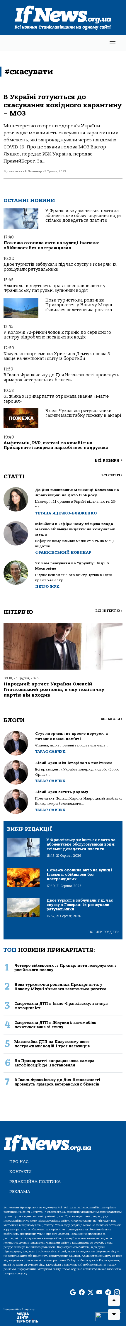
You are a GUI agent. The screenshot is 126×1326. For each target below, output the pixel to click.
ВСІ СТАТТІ (111, 475)
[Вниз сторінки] (114, 1314)
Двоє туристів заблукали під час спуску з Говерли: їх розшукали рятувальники (60, 267)
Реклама (19, 1191)
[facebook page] (82, 1292)
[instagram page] (117, 1292)
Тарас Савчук (50, 751)
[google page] (73, 1292)
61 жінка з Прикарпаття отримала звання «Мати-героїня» (56, 399)
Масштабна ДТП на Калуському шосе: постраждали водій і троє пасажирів (52, 1043)
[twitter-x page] (90, 1292)
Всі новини (108, 460)
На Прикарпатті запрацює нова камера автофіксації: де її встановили (54, 1063)
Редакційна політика (35, 1181)
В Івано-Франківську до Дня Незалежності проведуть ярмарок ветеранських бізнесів (61, 377)
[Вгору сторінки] (114, 1300)
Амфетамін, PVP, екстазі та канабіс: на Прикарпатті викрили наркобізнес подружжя (56, 445)
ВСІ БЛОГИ (111, 719)
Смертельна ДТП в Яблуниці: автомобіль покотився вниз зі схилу (55, 1024)
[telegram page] (108, 1292)
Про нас (18, 1161)
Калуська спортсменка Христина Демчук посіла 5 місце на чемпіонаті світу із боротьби (57, 356)
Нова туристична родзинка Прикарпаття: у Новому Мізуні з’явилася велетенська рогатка (78, 305)
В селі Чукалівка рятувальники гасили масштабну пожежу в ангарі (83, 413)
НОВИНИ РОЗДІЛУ (103, 932)
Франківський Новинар (63, 552)
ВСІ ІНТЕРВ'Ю (108, 611)
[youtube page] (99, 1292)
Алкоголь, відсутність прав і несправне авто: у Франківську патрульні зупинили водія (54, 288)
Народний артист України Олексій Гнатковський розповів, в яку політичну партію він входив (54, 689)
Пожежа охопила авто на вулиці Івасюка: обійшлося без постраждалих (51, 245)
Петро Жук (47, 586)
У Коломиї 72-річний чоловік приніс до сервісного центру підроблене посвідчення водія (57, 335)
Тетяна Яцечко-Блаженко (66, 513)
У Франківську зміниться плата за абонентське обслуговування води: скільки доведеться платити (83, 215)
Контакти (20, 1171)
